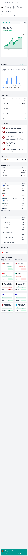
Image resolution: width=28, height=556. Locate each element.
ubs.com (24, 118)
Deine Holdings (12, 15)
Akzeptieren (20, 553)
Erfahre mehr (21, 551)
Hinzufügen (6, 11)
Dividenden (22, 15)
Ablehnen (7, 553)
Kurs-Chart (7, 22)
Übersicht (3, 15)
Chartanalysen (6, 52)
